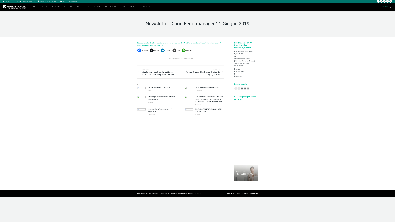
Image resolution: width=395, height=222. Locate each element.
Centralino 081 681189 (10, 1)
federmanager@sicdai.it (28, 1)
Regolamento (239, 71)
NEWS (176, 58)
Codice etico (239, 74)
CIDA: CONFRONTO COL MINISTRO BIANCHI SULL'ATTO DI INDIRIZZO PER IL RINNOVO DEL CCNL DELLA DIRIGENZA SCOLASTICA (209, 99)
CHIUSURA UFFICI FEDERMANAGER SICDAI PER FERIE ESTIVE (208, 110)
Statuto (237, 69)
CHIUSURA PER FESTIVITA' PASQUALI (207, 87)
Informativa (238, 76)
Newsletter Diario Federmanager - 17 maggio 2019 (159, 110)
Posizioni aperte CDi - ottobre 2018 (159, 87)
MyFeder (385, 7)
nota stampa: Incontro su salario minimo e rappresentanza (161, 98)
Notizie (180, 58)
